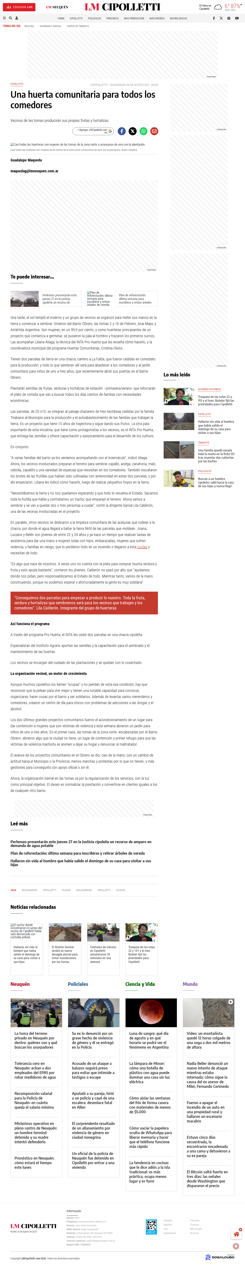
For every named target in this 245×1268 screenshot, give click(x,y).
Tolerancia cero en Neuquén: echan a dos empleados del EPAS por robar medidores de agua (35, 1070)
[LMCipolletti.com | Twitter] (222, 18)
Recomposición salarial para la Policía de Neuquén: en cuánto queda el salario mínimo (34, 1100)
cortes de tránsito (78, 26)
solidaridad (84, 890)
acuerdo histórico (209, 389)
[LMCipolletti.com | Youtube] (237, 18)
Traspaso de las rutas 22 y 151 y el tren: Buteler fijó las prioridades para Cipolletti (141, 954)
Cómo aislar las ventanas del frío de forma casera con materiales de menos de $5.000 (150, 1104)
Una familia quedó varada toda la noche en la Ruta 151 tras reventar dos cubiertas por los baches (216, 455)
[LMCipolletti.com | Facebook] (214, 18)
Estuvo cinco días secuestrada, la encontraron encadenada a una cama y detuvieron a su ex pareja (208, 1146)
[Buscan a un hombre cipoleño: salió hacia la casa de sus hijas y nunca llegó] (179, 478)
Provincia (112, 18)
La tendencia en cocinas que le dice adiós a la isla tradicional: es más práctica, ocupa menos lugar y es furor (149, 1171)
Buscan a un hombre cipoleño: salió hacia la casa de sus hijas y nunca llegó (216, 482)
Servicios (194, 1233)
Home (61, 18)
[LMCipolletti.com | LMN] (57, 7)
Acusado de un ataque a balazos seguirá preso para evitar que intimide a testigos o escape (93, 1070)
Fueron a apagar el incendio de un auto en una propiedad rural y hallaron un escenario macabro (206, 1111)
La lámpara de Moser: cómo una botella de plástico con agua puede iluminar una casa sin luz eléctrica (149, 1072)
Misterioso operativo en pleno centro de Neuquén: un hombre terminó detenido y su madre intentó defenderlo (36, 1132)
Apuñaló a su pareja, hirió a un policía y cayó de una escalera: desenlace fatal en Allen (93, 1100)
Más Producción (134, 18)
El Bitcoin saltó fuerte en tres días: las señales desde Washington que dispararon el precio (207, 1178)
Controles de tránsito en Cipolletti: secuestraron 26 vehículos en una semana (103, 954)
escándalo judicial (50, 26)
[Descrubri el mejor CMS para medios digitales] (220, 1261)
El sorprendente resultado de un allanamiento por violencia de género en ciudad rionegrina (93, 1130)
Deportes (168, 1225)
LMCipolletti (98, 84)
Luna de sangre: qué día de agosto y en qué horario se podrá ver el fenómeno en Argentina (149, 1040)
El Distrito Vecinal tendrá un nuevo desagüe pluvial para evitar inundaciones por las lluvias (65, 954)
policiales (204, 471)
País (166, 1229)
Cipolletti (76, 18)
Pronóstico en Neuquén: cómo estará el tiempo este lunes (34, 1162)
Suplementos (170, 1233)
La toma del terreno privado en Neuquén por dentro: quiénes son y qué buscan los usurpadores (36, 1040)
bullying (29, 26)
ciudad (142, 547)
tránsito (203, 442)
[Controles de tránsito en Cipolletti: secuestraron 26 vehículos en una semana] (103, 932)
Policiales (94, 18)
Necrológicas (178, 18)
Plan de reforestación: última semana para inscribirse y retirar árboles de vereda (135, 300)
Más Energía (157, 18)
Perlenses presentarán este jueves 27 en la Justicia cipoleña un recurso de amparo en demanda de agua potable (59, 302)
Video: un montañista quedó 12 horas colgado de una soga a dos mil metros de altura (208, 1040)
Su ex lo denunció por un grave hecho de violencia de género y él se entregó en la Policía (93, 1040)
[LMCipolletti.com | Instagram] (229, 18)
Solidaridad (118, 84)
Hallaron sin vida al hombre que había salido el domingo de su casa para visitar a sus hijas (81, 862)
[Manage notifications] (236, 1246)
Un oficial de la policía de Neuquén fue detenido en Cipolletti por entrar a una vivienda (93, 1160)
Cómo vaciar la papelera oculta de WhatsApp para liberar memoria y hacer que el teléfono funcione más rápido (150, 1137)
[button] (4, 18)
